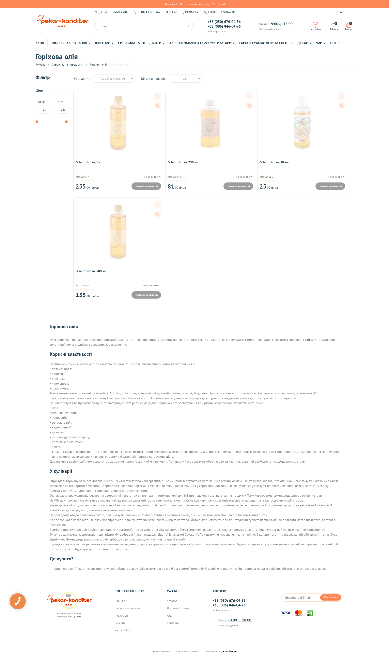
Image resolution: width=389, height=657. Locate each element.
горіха (307, 340)
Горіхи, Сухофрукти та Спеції (264, 43)
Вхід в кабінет (315, 28)
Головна (40, 64)
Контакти (228, 12)
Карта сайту (122, 630)
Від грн (41, 102)
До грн (60, 102)
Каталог (172, 601)
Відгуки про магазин (128, 608)
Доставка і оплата (147, 12)
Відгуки (209, 12)
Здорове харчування (69, 43)
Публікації (120, 12)
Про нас (171, 12)
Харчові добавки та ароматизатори (200, 43)
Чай (319, 43)
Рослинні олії (98, 64)
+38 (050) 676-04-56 (224, 22)
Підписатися (330, 597)
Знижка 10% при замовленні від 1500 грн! (194, 4)
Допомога (190, 12)
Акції (39, 43)
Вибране (333, 26)
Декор (302, 43)
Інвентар (102, 43)
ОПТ (333, 43)
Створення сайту (214, 651)
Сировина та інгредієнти (139, 43)
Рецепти (100, 12)
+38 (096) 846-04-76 (224, 26)
